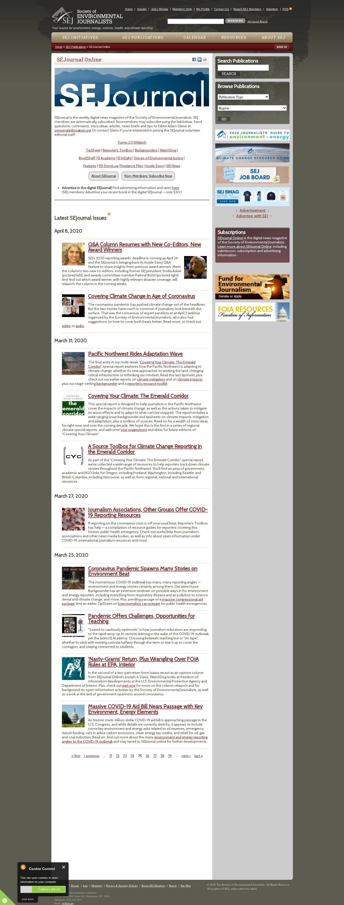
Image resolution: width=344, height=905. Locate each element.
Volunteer (272, 9)
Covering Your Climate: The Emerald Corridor (141, 364)
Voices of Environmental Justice (158, 158)
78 (162, 756)
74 (132, 756)
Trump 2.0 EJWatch (131, 142)
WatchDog (168, 150)
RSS (285, 9)
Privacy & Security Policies (122, 885)
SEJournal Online (230, 238)
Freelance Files (131, 166)
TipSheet (93, 150)
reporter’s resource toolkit (147, 383)
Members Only (182, 9)
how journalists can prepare (139, 603)
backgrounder (106, 383)
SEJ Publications (142, 37)
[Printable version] (205, 59)
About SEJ (274, 37)
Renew (173, 885)
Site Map (186, 885)
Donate (142, 9)
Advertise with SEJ (252, 215)
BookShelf (87, 158)
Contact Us (221, 9)
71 (110, 756)
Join (85, 885)
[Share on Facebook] (194, 59)
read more (28, 899)
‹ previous (91, 756)
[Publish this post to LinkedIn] (199, 59)
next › (186, 756)
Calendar (195, 37)
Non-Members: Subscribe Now (148, 176)
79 (170, 756)
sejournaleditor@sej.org (72, 130)
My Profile (203, 9)
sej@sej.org (68, 903)
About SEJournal (103, 176)
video (66, 326)
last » (198, 756)
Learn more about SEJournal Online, (245, 246)
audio (80, 326)
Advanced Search (257, 21)
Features (89, 166)
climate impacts (190, 379)
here (175, 187)
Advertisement (252, 210)
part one (128, 685)
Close (63, 867)
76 (147, 756)
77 (155, 756)
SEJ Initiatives (80, 37)
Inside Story (154, 166)
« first (76, 756)
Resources (234, 37)
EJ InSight (125, 158)
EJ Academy (106, 158)
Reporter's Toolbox (118, 150)
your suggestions (134, 429)
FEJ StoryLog (108, 166)
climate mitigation (151, 379)
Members (96, 885)
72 (117, 756)
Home (129, 9)
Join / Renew (159, 9)
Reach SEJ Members (247, 9)
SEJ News (173, 166)
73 (125, 756)
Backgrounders (146, 150)
